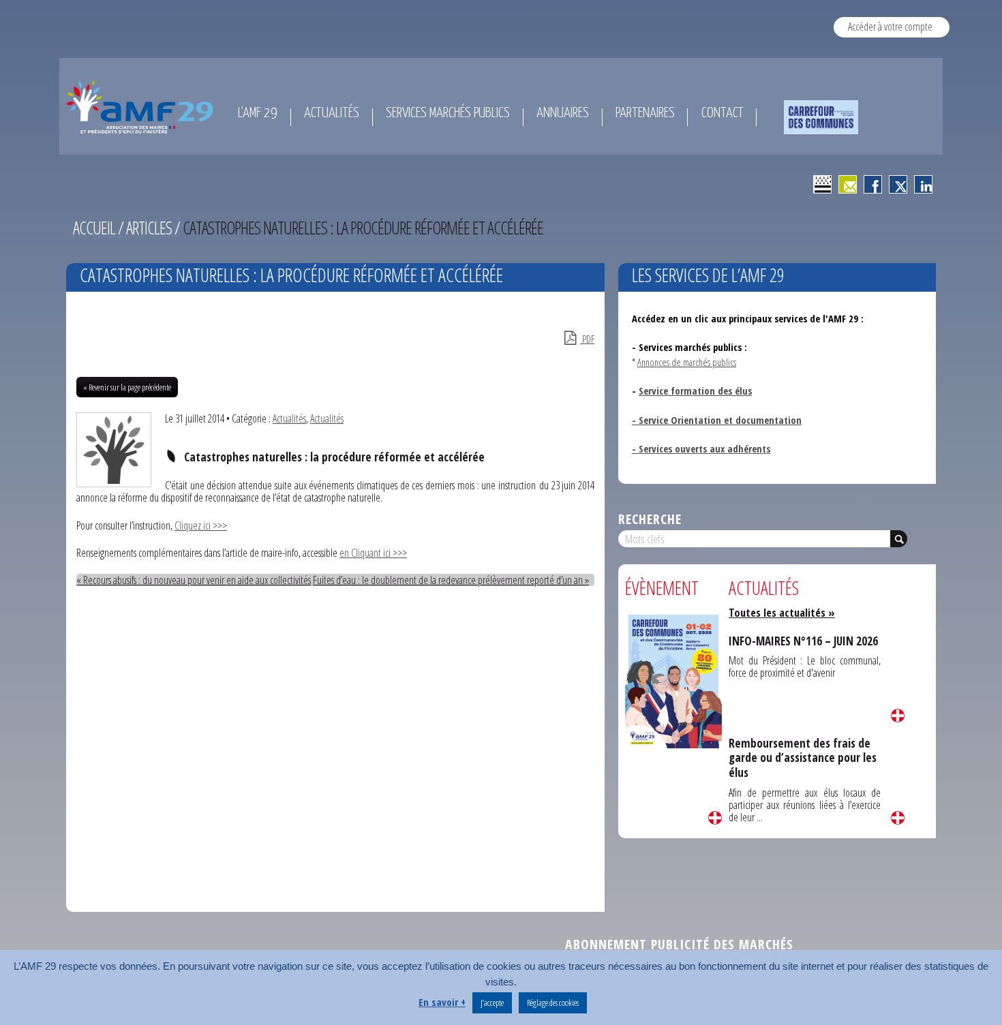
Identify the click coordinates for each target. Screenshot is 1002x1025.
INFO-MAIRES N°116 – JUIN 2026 (803, 641)
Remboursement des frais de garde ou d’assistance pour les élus (803, 757)
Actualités (289, 418)
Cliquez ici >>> (200, 525)
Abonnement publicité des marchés (679, 944)
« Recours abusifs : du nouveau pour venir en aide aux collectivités (193, 579)
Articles (149, 227)
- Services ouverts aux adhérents (701, 448)
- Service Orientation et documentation (717, 420)
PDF (587, 339)
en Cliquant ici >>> (373, 552)
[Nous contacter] (847, 184)
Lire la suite (715, 818)
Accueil (94, 227)
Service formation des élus (695, 390)
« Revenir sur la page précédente (127, 387)
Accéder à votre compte (890, 26)
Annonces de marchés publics (686, 362)
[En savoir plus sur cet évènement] (673, 679)
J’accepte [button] (492, 1002)
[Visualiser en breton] (822, 184)
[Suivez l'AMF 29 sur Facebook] (872, 184)
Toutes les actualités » (782, 612)
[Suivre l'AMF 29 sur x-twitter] (898, 184)
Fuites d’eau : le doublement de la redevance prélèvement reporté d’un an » (451, 579)
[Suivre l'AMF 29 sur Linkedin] (923, 184)
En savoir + (442, 1002)
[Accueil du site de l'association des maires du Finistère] (142, 107)
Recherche (650, 519)
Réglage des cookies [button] (553, 1002)
